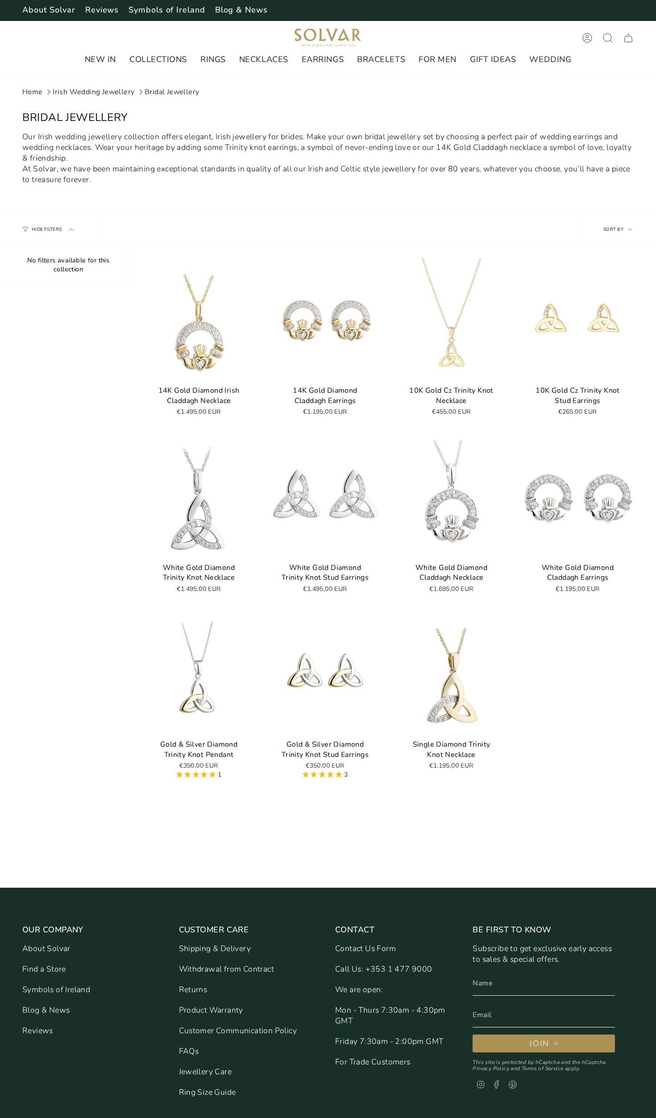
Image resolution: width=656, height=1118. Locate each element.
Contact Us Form (365, 948)
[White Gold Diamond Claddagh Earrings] (578, 496)
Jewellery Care (205, 1071)
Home (32, 92)
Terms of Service (542, 1068)
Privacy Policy (491, 1068)
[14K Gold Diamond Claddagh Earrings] (325, 319)
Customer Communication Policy (238, 1030)
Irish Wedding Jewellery (93, 92)
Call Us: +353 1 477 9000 (383, 969)
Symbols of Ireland (167, 9)
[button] (100, 59)
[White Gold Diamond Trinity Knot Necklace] (199, 496)
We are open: (359, 989)
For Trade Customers (373, 1061)
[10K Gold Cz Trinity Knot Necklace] (451, 319)
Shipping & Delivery (215, 948)
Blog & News (241, 9)
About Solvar (48, 9)
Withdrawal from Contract (226, 969)
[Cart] (628, 38)
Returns (193, 989)
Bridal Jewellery (172, 92)
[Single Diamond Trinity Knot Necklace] (451, 673)
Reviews (102, 9)
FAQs (189, 1051)
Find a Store (44, 969)
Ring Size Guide (207, 1092)
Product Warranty (211, 1010)
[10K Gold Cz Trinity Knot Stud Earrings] (578, 319)
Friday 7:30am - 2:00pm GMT (389, 1041)
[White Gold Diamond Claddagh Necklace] (451, 496)
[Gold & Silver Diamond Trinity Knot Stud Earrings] (325, 673)
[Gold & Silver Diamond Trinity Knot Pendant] (199, 673)
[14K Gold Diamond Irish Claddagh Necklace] (199, 319)
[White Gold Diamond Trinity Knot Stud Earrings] (325, 496)
